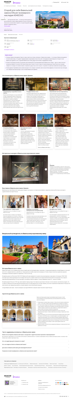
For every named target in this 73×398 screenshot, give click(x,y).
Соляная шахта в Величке (23, 363)
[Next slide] (46, 169)
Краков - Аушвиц (7, 365)
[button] (25, 250)
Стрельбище (60, 363)
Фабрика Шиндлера (33, 363)
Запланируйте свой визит (9, 49)
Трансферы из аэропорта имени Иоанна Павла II (37, 367)
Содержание (3, 19)
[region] (25, 169)
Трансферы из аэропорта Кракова (20, 367)
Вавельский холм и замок (12, 34)
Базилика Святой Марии (43, 363)
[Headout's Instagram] (62, 396)
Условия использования (43, 387)
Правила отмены (41, 389)
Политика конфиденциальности (44, 385)
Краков (5, 34)
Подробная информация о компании (43, 383)
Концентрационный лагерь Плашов (26, 365)
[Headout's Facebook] (66, 396)
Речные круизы (49, 365)
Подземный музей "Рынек (40, 365)
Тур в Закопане (15, 365)
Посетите (25, 5)
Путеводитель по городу (47, 5)
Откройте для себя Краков (10, 5)
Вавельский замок (53, 363)
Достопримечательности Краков (34, 5)
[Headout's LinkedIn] (60, 396)
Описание (19, 5)
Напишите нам (25, 384)
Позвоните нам (25, 382)
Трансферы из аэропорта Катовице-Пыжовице (57, 367)
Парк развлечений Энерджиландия (60, 365)
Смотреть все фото (66, 262)
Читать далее (7, 26)
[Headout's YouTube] (64, 396)
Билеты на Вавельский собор (44, 147)
